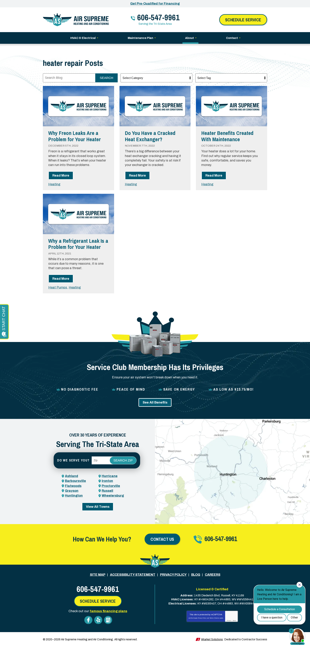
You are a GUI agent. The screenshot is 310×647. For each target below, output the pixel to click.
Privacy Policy (202, 618)
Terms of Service (214, 618)
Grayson (71, 491)
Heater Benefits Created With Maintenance (227, 136)
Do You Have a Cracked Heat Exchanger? (150, 136)
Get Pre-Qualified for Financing (155, 3)
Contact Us (162, 539)
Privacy (229, 620)
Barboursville (75, 481)
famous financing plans (108, 611)
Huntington (74, 495)
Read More (60, 175)
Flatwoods (73, 486)
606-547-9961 (158, 17)
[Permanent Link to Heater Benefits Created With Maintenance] (231, 106)
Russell (107, 491)
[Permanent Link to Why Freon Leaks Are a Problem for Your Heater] (78, 106)
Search (106, 78)
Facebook (88, 620)
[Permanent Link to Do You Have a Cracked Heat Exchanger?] (155, 106)
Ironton (107, 481)
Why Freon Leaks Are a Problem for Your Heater (74, 136)
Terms (234, 620)
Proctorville (111, 486)
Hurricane (110, 476)
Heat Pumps (57, 287)
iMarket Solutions (212, 639)
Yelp (98, 620)
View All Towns (97, 506)
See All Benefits (155, 402)
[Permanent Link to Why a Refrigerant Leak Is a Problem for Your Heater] (78, 214)
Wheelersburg (113, 495)
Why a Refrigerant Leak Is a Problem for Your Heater (78, 244)
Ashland (71, 476)
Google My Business (108, 620)
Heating (54, 184)
